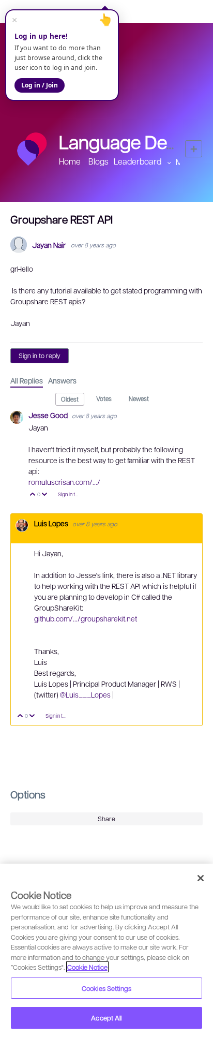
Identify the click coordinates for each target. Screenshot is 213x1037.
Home (70, 161)
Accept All (106, 1017)
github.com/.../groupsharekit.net (85, 618)
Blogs (98, 161)
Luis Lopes (52, 523)
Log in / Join (39, 85)
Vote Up (32, 495)
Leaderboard (137, 161)
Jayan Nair (49, 245)
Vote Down (44, 495)
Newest (139, 398)
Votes (104, 398)
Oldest (70, 399)
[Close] (200, 878)
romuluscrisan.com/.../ (64, 481)
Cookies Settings (106, 988)
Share (106, 818)
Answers (62, 380)
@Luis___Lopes (86, 694)
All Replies (26, 380)
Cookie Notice (87, 966)
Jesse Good (48, 415)
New (193, 148)
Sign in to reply (39, 355)
